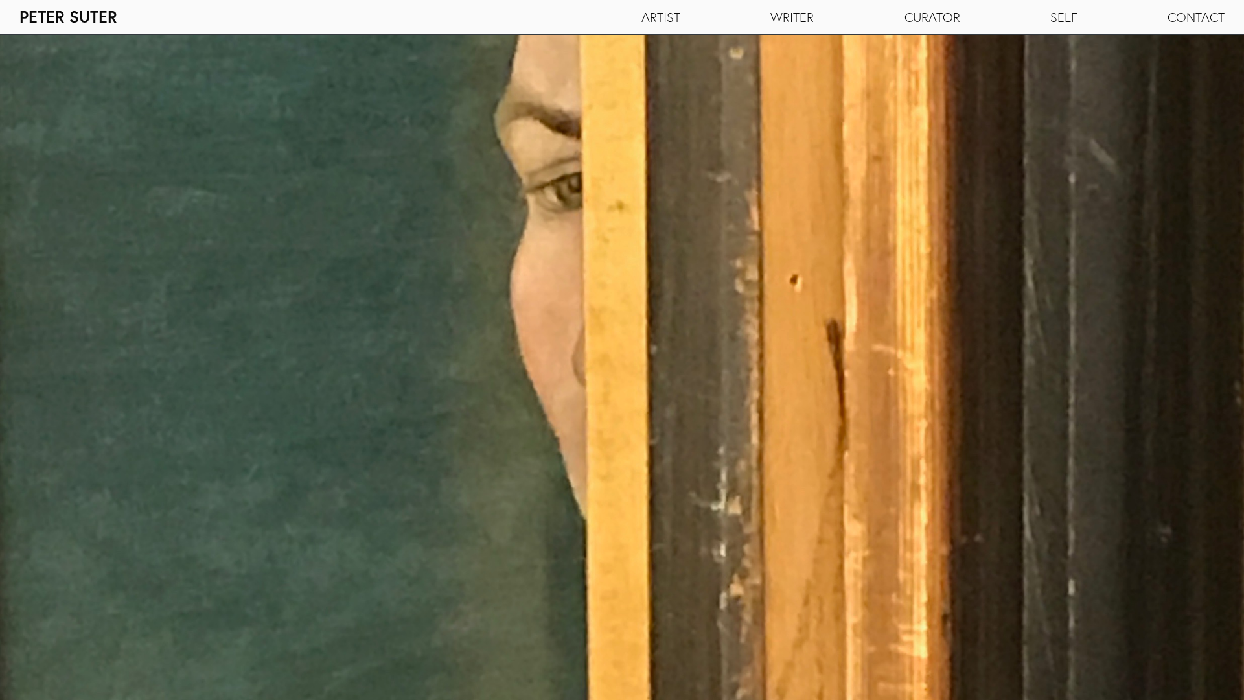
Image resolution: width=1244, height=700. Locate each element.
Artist (660, 17)
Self (1063, 17)
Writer (792, 17)
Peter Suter (68, 16)
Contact (1196, 17)
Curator (932, 17)
